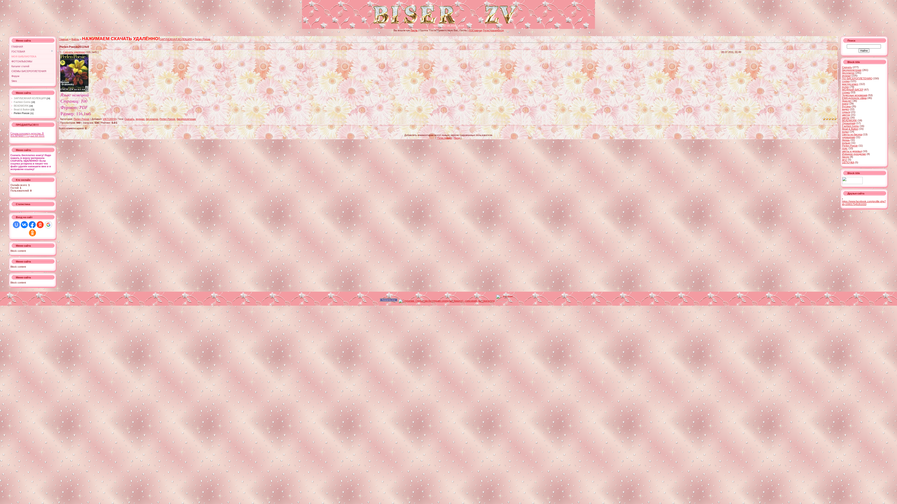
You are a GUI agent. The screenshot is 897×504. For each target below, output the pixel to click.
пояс (845, 148)
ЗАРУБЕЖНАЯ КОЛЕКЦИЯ (30, 98)
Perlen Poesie (21, 113)
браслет (847, 100)
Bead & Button (22, 109)
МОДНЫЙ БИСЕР (852, 89)
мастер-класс (850, 84)
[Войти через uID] (16, 224)
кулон (845, 86)
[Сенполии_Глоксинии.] (447, 300)
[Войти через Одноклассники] (32, 232)
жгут (844, 159)
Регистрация (490, 30)
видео (845, 109)
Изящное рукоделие (854, 154)
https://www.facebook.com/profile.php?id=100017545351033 (864, 203)
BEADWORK (21, 105)
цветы (845, 117)
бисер (845, 156)
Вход (501, 30)
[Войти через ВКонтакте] (24, 224)
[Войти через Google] (48, 224)
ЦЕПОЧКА (848, 162)
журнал (140, 119)
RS (471, 30)
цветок (846, 114)
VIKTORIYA (109, 119)
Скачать (129, 119)
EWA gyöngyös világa (854, 98)
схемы (846, 92)
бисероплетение (186, 119)
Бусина (846, 106)
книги (845, 103)
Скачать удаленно (74, 52)
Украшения (848, 123)
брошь (846, 140)
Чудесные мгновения (854, 95)
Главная (477, 30)
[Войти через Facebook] (32, 224)
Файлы (75, 39)
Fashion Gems (22, 102)
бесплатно (152, 119)
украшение (848, 137)
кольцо (846, 142)
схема (846, 81)
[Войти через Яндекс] (40, 224)
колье (845, 131)
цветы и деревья (852, 151)
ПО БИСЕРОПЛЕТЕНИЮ (857, 78)
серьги (846, 112)
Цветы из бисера (852, 134)
